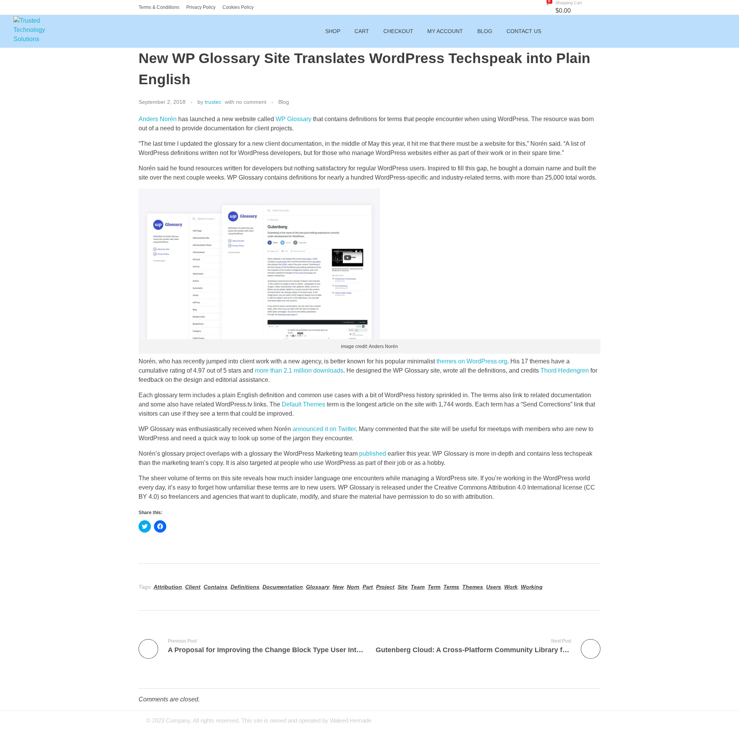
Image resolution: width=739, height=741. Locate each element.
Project (385, 587)
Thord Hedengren (564, 370)
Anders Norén (158, 119)
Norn (353, 587)
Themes (472, 587)
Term (434, 587)
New (338, 587)
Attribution (168, 587)
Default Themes (303, 404)
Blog (283, 102)
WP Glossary (293, 119)
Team (418, 587)
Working (532, 587)
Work (511, 587)
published (372, 453)
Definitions (245, 587)
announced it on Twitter (324, 429)
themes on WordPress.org (471, 361)
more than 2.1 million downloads (299, 370)
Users (493, 587)
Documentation (282, 587)
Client (193, 587)
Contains (215, 587)
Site (403, 587)
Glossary (317, 587)
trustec (213, 102)
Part (368, 587)
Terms (451, 587)
